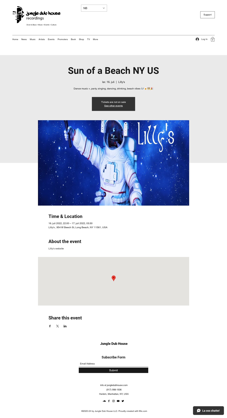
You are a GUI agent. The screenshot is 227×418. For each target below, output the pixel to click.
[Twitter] (122, 401)
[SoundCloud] (104, 401)
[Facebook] (108, 401)
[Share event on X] (57, 326)
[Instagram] (113, 401)
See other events (113, 105)
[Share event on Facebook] (49, 326)
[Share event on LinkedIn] (65, 326)
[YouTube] (118, 401)
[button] (95, 39)
